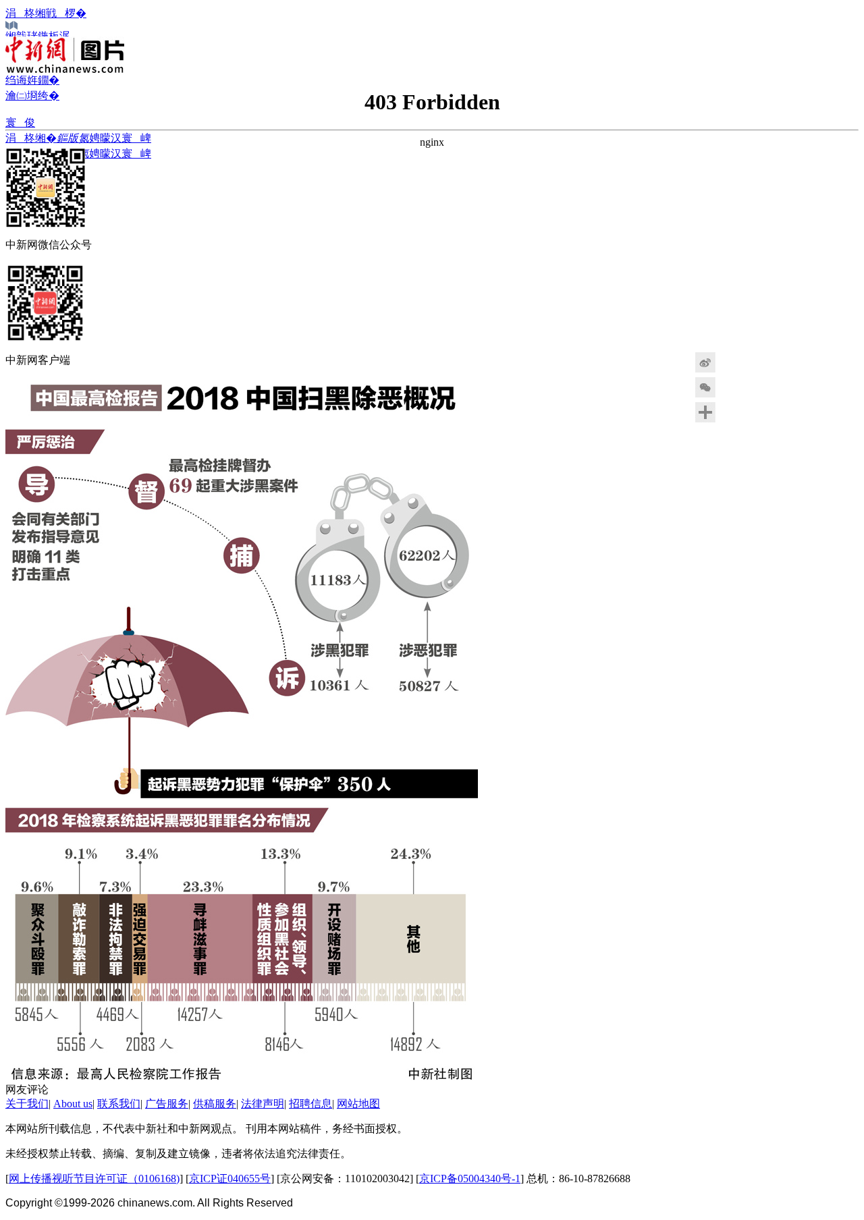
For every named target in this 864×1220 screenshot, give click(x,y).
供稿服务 (214, 1103)
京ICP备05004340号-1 (469, 1178)
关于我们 (27, 1103)
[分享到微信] (739, 387)
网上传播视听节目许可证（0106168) (94, 1178)
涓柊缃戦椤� (45, 13)
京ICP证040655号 (230, 1178)
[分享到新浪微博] (739, 362)
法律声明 (262, 1103)
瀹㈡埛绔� (32, 95)
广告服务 (166, 1103)
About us (72, 1103)
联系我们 (118, 1103)
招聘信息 (310, 1103)
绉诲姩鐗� (32, 80)
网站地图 (358, 1103)
